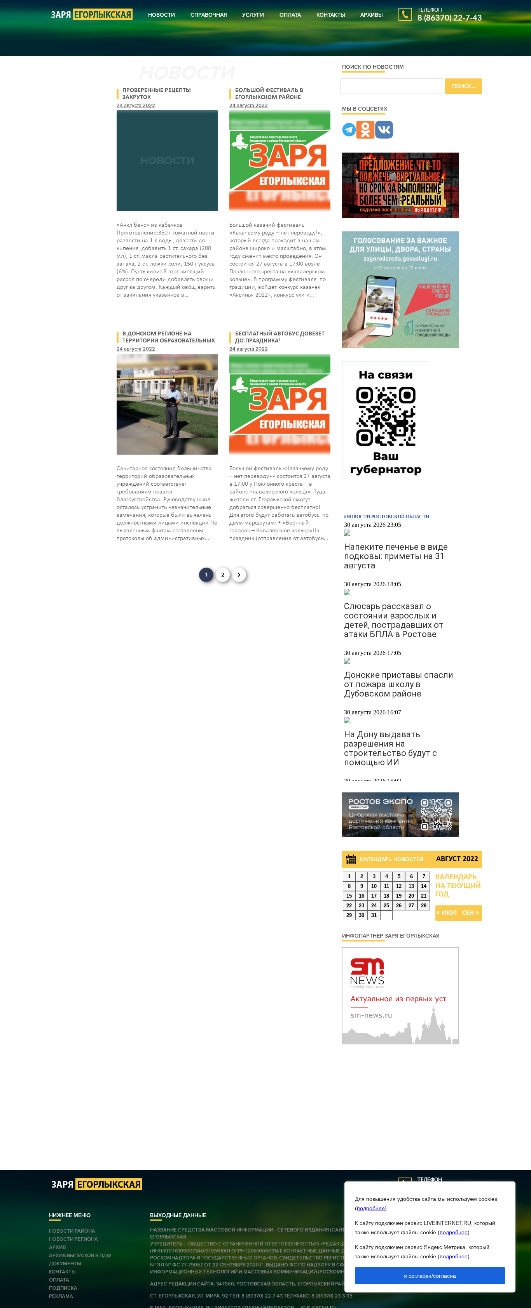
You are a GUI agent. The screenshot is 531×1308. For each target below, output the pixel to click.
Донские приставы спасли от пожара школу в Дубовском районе (398, 684)
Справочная (208, 15)
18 (386, 896)
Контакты (330, 15)
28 (423, 905)
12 (399, 886)
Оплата (290, 15)
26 (399, 905)
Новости (161, 15)
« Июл (446, 913)
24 (374, 905)
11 (386, 886)
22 (349, 905)
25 (386, 905)
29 (349, 915)
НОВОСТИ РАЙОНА (72, 1231)
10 (374, 886)
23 (361, 905)
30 (361, 915)
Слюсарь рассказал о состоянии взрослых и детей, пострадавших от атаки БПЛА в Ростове (394, 620)
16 (361, 896)
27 (411, 905)
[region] (429, 1236)
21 (423, 896)
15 (349, 896)
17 (374, 896)
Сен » (470, 913)
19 (399, 896)
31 (374, 915)
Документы (65, 1264)
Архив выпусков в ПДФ (80, 1255)
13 (411, 886)
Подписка (63, 1288)
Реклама (61, 1296)
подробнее (371, 1208)
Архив (57, 1247)
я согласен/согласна (430, 1276)
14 (423, 886)
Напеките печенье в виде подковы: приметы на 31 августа (396, 556)
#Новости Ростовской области (386, 516)
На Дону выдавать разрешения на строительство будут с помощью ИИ (390, 748)
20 (411, 896)
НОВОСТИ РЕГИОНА (73, 1239)
